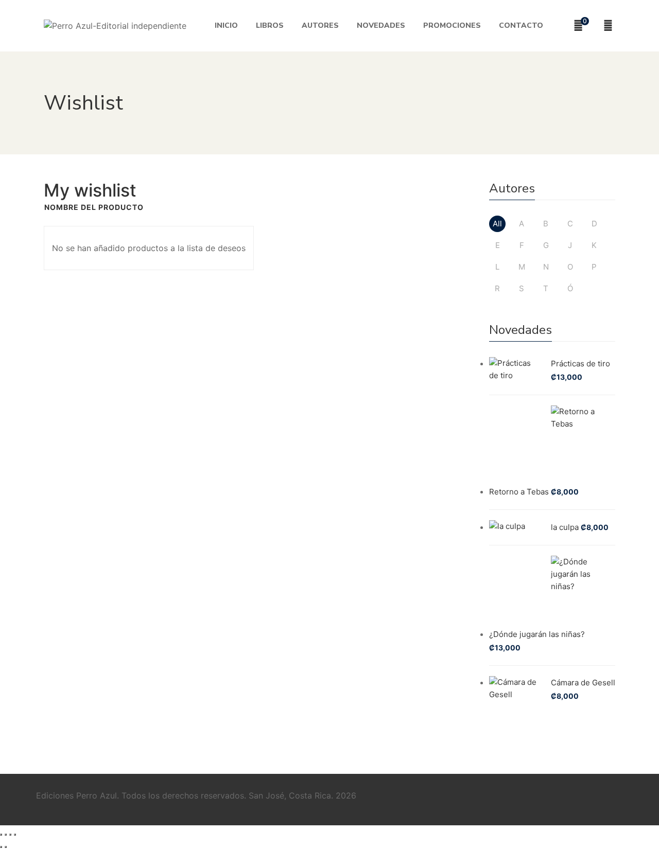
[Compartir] (10, 835)
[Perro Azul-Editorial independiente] (115, 25)
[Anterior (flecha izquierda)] (1, 847)
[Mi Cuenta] (609, 26)
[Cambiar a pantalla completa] (6, 835)
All (497, 223)
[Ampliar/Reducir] (1, 835)
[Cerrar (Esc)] (15, 835)
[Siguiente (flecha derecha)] (6, 847)
